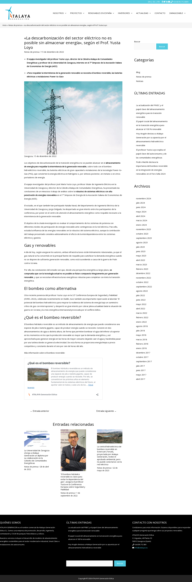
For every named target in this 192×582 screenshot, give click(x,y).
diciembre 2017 (143, 352)
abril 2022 (140, 308)
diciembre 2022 (143, 273)
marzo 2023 (141, 264)
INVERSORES (124, 13)
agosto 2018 (142, 326)
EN (149, 1)
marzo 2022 (141, 313)
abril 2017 (140, 379)
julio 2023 (140, 247)
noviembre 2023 (143, 229)
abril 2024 (140, 216)
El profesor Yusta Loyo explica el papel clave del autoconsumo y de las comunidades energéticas (151, 153)
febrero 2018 (142, 343)
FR (158, 1)
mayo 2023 (141, 255)
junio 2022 (141, 299)
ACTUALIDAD (142, 13)
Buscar (137, 41)
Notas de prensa (31, 52)
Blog (138, 72)
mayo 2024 (141, 211)
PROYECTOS (76, 13)
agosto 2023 (142, 242)
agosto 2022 (142, 291)
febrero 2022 (142, 317)
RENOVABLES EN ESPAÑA (100, 13)
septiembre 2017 (144, 361)
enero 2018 (141, 348)
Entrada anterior (39, 411)
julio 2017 (140, 366)
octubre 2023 (142, 233)
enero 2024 (141, 225)
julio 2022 (140, 295)
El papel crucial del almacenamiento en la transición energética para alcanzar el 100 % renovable (152, 125)
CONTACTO (160, 13)
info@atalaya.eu (141, 547)
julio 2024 (140, 202)
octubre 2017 (142, 357)
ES (154, 1)
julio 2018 (140, 330)
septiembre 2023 (144, 238)
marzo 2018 (141, 339)
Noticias (139, 81)
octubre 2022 (142, 282)
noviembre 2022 (143, 277)
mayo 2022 (141, 304)
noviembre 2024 (143, 198)
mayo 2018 (141, 335)
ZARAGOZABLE (176, 13)
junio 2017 (141, 370)
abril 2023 (140, 260)
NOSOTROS (58, 13)
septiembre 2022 (144, 286)
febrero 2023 (142, 269)
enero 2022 (141, 322)
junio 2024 (141, 207)
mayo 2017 (141, 374)
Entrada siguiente (106, 411)
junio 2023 (141, 251)
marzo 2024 (141, 220)
